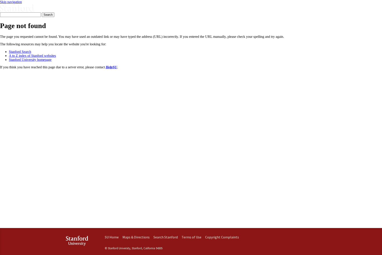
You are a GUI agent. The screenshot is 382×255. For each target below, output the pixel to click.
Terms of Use (191, 237)
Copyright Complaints (222, 237)
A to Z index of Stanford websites (32, 56)
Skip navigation (11, 2)
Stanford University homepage (30, 59)
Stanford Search (20, 52)
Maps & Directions (136, 237)
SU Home (112, 237)
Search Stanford (165, 237)
